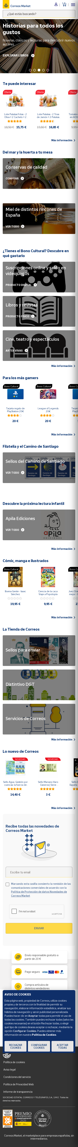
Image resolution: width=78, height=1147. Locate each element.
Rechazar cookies (15, 1046)
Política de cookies (14, 1062)
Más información (61, 140)
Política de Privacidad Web (18, 1084)
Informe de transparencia (17, 1091)
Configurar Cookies (39, 1046)
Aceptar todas (62, 1046)
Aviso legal (9, 1069)
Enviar (39, 928)
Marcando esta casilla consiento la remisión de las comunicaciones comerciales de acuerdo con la (41, 889)
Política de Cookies (44, 1034)
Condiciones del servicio (17, 1076)
